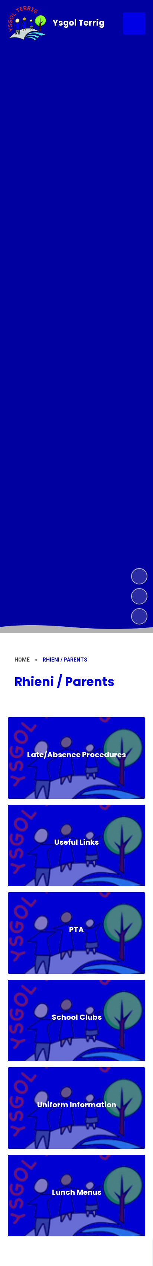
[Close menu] (134, 23)
